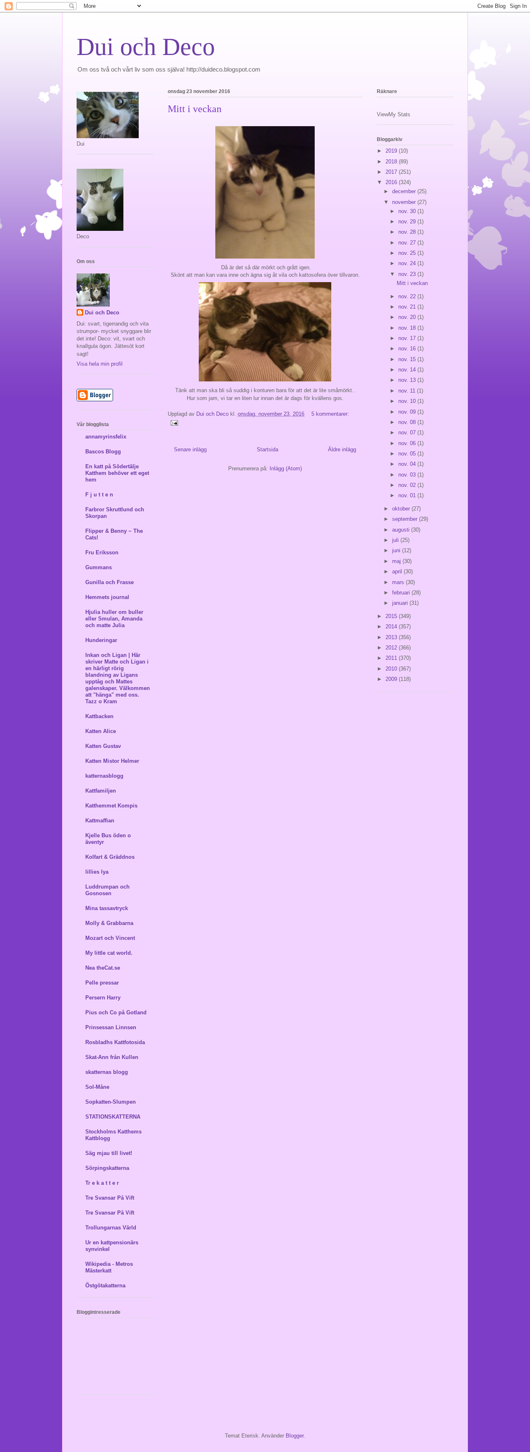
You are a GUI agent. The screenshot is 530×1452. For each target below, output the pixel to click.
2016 (392, 182)
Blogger (295, 1436)
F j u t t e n (99, 494)
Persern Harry (102, 997)
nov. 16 (407, 348)
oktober (402, 509)
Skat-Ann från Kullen (111, 1057)
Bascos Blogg (103, 451)
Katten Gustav (103, 746)
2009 (392, 679)
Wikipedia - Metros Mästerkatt (109, 1267)
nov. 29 (407, 221)
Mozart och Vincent (110, 938)
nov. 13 (407, 380)
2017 (392, 172)
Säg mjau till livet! (108, 1153)
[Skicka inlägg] (174, 422)
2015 (392, 616)
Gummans (98, 567)
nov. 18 (407, 328)
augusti (401, 530)
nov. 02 (407, 485)
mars (399, 582)
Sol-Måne (97, 1087)
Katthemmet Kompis (111, 806)
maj (397, 561)
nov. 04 (407, 464)
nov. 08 (407, 422)
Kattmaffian (99, 820)
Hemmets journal (107, 597)
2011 (392, 658)
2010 (392, 669)
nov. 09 (407, 412)
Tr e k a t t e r (102, 1183)
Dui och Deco (146, 46)
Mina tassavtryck (106, 908)
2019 (392, 151)
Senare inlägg (190, 449)
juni (397, 550)
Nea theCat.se (102, 968)
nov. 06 (407, 443)
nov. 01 (407, 495)
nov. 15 (407, 359)
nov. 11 (407, 391)
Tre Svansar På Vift (109, 1198)
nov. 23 (407, 274)
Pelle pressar (102, 983)
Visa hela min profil (100, 364)
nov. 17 (407, 338)
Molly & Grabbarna (109, 923)
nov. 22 (407, 296)
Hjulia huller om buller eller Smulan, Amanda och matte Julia (114, 618)
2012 (392, 648)
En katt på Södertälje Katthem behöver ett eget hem (117, 473)
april (398, 571)
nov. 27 (407, 243)
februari (402, 592)
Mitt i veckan (195, 108)
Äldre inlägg (342, 449)
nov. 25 (407, 253)
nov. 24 (407, 263)
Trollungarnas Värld (110, 1227)
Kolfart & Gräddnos (110, 857)
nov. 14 (407, 370)
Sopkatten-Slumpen (110, 1102)
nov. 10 (407, 401)
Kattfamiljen (100, 791)
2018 (392, 161)
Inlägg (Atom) (286, 468)
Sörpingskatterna (107, 1168)
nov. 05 (407, 453)
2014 (392, 626)
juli (396, 540)
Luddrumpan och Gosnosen (107, 890)
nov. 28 (407, 232)
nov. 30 (407, 211)
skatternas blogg (106, 1072)
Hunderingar (101, 640)
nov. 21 (407, 307)
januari (401, 603)
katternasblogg (104, 776)
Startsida (267, 449)
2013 (392, 637)
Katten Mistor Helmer (112, 761)
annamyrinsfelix (105, 437)
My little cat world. (108, 953)
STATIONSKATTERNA (112, 1117)
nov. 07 (407, 432)
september (405, 519)
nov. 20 (407, 317)
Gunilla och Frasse (109, 582)
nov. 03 (407, 475)
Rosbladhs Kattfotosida (115, 1042)
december (404, 191)
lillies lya (96, 872)
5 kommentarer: (330, 414)
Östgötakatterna (105, 1285)
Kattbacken (99, 716)
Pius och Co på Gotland (116, 1012)
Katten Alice (100, 731)
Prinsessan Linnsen (110, 1027)
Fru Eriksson (101, 552)
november (404, 202)
